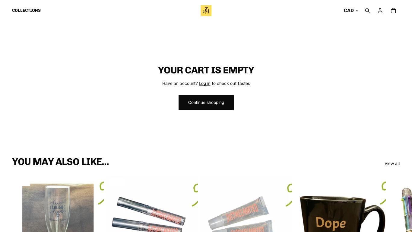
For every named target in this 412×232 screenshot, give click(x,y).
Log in (205, 83)
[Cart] (393, 10)
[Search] (367, 10)
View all (392, 163)
